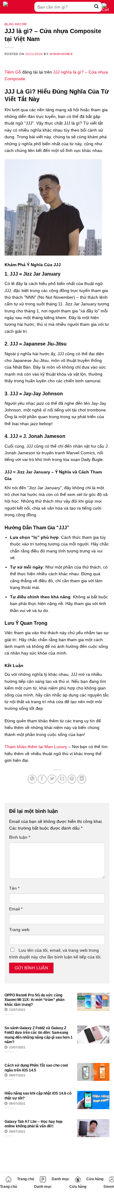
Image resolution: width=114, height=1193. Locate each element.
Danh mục (43, 1186)
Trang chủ (8, 1186)
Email (15, 908)
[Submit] (96, 7)
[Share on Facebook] (42, 779)
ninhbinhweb (61, 54)
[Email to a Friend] (62, 779)
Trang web (19, 929)
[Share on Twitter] (52, 779)
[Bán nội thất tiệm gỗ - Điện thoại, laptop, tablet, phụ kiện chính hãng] (17, 7)
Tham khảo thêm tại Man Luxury (36, 746)
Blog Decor (16, 24)
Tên (14, 888)
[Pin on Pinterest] (72, 779)
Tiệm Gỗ (13, 72)
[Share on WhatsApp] (32, 779)
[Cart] (106, 7)
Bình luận (19, 837)
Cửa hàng (77, 1186)
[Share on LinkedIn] (81, 779)
